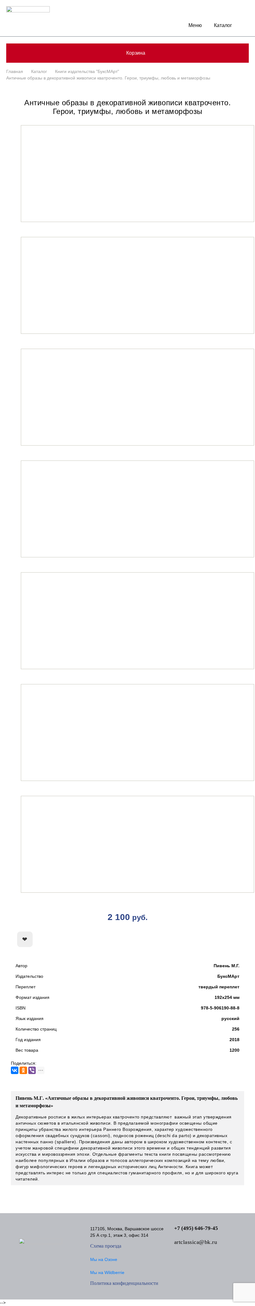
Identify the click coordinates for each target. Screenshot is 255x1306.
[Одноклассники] (23, 1070)
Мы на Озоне (103, 1259)
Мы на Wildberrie (107, 1272)
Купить (210, 939)
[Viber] (32, 1070)
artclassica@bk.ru (195, 1242)
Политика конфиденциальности (124, 1283)
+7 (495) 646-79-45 (196, 1228)
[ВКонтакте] (14, 1070)
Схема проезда (105, 1246)
